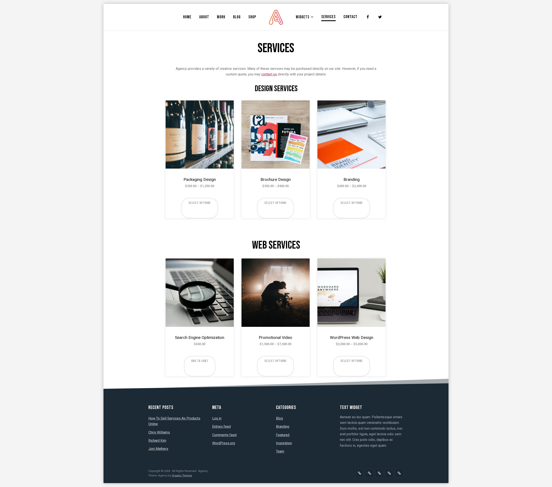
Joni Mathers (158, 449)
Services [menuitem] (328, 16)
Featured (282, 435)
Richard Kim (157, 440)
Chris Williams (159, 432)
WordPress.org (223, 443)
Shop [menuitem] (252, 17)
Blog (279, 418)
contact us (269, 74)
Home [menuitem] (187, 17)
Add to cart (199, 361)
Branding (282, 426)
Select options (199, 203)
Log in (216, 418)
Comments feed (224, 435)
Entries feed (221, 426)
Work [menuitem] (221, 17)
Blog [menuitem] (237, 17)
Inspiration (284, 443)
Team (280, 451)
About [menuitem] (204, 17)
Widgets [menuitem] (302, 17)
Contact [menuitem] (350, 16)
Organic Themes (182, 475)
